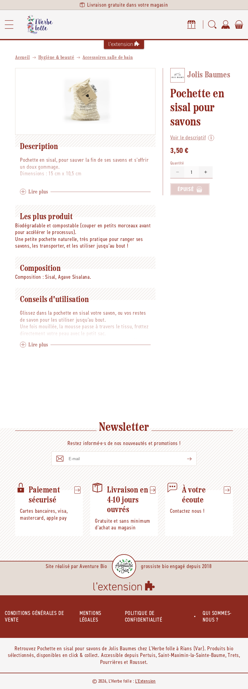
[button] (9, 24)
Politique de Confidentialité (143, 616)
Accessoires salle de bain (108, 57)
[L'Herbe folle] (40, 24)
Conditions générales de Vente (34, 616)
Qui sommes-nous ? (217, 616)
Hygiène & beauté (56, 57)
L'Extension (145, 681)
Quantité (177, 163)
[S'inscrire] (184, 459)
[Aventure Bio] (124, 566)
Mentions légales (90, 616)
